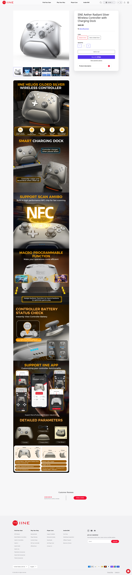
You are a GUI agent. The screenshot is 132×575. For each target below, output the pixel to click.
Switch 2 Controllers (18, 540)
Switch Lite (16, 549)
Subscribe (115, 541)
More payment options (96, 60)
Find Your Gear (47, 2)
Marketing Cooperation (68, 537)
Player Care (74, 2)
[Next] (66, 37)
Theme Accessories (18, 558)
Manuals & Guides (51, 537)
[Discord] (95, 531)
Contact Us (49, 546)
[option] (41, 39)
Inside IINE (86, 2)
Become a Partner (67, 543)
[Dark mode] (121, 2)
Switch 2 (16, 543)
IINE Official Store (84, 29)
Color (79, 34)
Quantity (80, 42)
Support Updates (51, 534)
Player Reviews (34, 537)
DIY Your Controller (35, 543)
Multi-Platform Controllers (20, 537)
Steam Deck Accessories (19, 555)
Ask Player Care (50, 543)
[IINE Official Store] (8, 2)
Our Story (65, 534)
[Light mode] (118, 2)
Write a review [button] (80, 497)
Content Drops (34, 540)
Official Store (34, 546)
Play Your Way (61, 2)
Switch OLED (17, 546)
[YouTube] (91, 531)
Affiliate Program (67, 540)
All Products (17, 534)
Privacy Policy (110, 572)
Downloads (49, 540)
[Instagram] (88, 531)
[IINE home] (21, 523)
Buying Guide (34, 534)
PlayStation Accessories (19, 552)
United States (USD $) (19, 566)
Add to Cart (96, 52)
